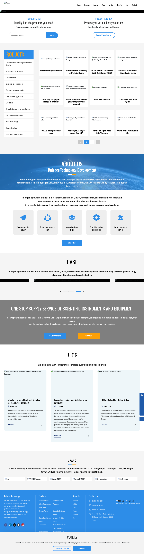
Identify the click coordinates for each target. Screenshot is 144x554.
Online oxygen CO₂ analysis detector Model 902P (76, 132)
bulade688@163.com (98, 510)
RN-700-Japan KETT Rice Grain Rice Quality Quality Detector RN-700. (102, 71)
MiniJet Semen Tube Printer (102, 99)
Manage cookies (62, 548)
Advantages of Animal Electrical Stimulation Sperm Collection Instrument (24, 401)
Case (74, 507)
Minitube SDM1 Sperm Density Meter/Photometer (102, 132)
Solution (75, 504)
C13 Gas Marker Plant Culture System (128, 100)
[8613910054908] (142, 404)
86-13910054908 (97, 505)
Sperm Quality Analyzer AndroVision (51, 70)
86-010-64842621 (97, 501)
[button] (60, 291)
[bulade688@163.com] (142, 400)
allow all (81, 548)
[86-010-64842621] (142, 409)
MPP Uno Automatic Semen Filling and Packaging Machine (76, 71)
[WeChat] (142, 395)
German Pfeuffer (44, 511)
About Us (75, 514)
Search (52, 35)
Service (75, 511)
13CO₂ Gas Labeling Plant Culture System (51, 132)
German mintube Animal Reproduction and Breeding (45, 504)
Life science (42, 525)
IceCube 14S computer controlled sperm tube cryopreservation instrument (76, 101)
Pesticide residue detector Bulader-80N (127, 132)
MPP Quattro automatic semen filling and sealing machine (127, 71)
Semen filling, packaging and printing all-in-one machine (51, 100)
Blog (74, 518)
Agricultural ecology (58, 532)
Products (75, 501)
